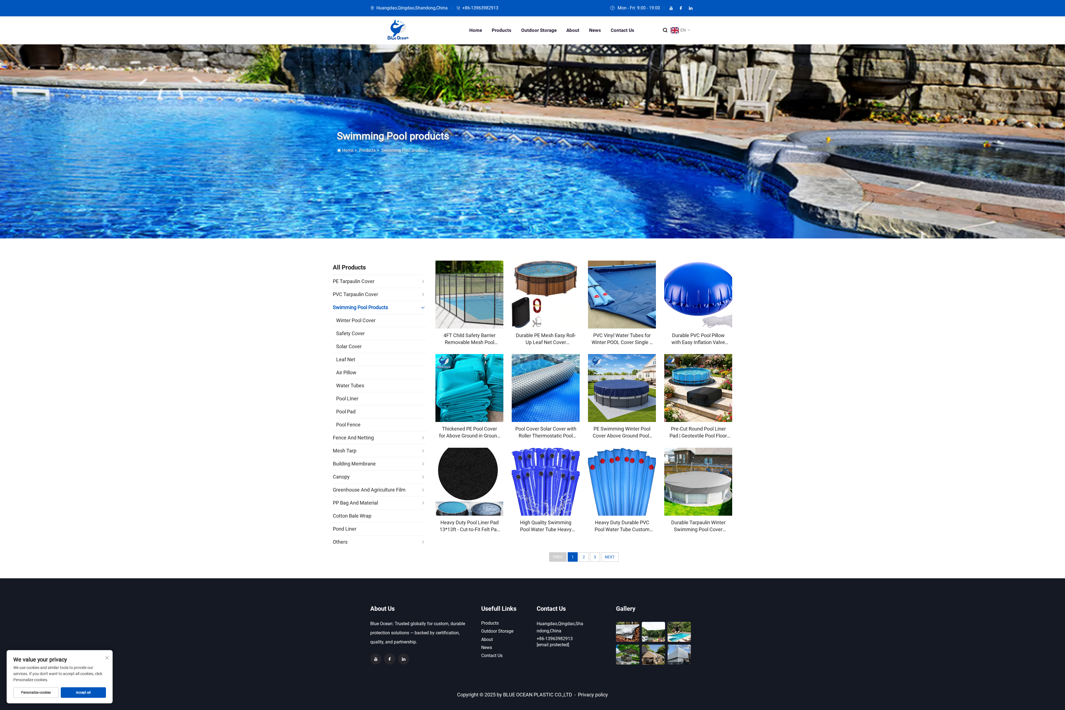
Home (475, 30)
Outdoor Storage (539, 30)
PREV (558, 557)
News (595, 30)
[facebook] (681, 8)
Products (501, 30)
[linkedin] (690, 8)
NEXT (610, 557)
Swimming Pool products (404, 150)
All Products (349, 267)
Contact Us (622, 30)
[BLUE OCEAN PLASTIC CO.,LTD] (398, 30)
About (572, 30)
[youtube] (671, 8)
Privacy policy (593, 695)
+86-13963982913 (480, 8)
